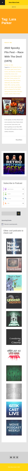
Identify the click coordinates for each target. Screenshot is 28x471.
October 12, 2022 (8, 65)
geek (12, 69)
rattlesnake (7, 82)
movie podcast (13, 76)
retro (11, 82)
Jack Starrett (12, 71)
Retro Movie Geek (14, 2)
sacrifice (18, 85)
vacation (11, 93)
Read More (19, 140)
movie (12, 73)
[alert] (14, 224)
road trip (13, 85)
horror (15, 69)
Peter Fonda (10, 78)
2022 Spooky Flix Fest (15, 67)
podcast (15, 78)
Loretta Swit (7, 73)
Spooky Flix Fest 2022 (14, 89)
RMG (11, 42)
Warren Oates (16, 93)
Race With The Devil (15, 80)
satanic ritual (14, 87)
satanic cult (7, 87)
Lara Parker (18, 71)
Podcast (6, 42)
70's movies (7, 69)
